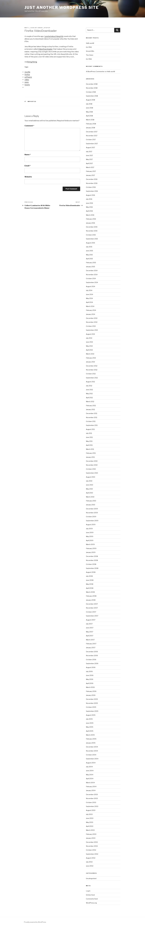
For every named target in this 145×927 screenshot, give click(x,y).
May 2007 (89, 632)
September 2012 (92, 378)
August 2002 (90, 858)
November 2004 (92, 751)
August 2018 (90, 100)
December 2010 (92, 461)
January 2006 (90, 695)
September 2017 (92, 143)
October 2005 (91, 707)
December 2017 (91, 132)
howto (27, 85)
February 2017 (91, 171)
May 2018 (89, 112)
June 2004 (89, 770)
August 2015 (90, 243)
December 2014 (91, 270)
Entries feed (90, 895)
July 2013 (89, 338)
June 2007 (89, 628)
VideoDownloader (45, 49)
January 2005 (90, 743)
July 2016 (89, 199)
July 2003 (89, 814)
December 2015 (91, 227)
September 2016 (92, 191)
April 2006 (89, 683)
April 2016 (89, 211)
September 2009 (92, 521)
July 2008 (89, 576)
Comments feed (92, 899)
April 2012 (89, 397)
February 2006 (91, 691)
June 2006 (89, 675)
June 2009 (89, 532)
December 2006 (92, 651)
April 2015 (89, 259)
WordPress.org (91, 903)
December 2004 (92, 747)
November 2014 (91, 274)
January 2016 (90, 223)
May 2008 (89, 584)
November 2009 (92, 513)
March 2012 (90, 401)
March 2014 (90, 306)
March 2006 (90, 687)
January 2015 (90, 266)
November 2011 (91, 417)
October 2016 (91, 187)
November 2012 (91, 370)
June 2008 (89, 580)
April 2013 (89, 350)
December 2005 (92, 699)
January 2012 (90, 409)
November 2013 (91, 322)
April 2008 (89, 588)
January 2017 (90, 175)
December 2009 (92, 509)
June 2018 (89, 108)
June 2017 (89, 155)
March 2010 (90, 497)
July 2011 (89, 433)
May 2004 (89, 775)
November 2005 (92, 703)
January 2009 (90, 552)
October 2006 (91, 659)
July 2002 (89, 862)
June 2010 (89, 485)
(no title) (89, 47)
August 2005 (90, 715)
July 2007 (89, 624)
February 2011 (91, 453)
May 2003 (89, 822)
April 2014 (89, 302)
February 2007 (91, 644)
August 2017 (90, 147)
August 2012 (90, 382)
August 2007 (90, 620)
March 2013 (90, 354)
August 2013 (90, 334)
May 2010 (89, 489)
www (27, 82)
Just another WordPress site (62, 7)
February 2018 (91, 124)
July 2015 (89, 247)
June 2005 (89, 723)
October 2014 (91, 278)
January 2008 (90, 600)
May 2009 (89, 536)
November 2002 (92, 846)
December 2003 (92, 794)
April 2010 (89, 493)
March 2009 (90, 544)
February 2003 (91, 834)
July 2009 (89, 528)
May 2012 (89, 393)
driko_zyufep (44, 27)
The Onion (89, 55)
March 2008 (90, 592)
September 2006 (92, 663)
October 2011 (90, 421)
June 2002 (89, 866)
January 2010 (90, 505)
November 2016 (91, 183)
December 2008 (92, 556)
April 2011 (89, 445)
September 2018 (92, 96)
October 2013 (91, 326)
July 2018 (89, 104)
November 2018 (91, 88)
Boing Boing (32, 62)
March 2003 (90, 830)
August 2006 (90, 667)
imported (31, 101)
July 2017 (89, 151)
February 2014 (91, 310)
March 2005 (90, 735)
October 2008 (91, 564)
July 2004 (89, 767)
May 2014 (89, 298)
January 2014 (90, 314)
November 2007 (92, 608)
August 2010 (90, 477)
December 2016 (91, 179)
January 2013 (90, 362)
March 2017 (90, 167)
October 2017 (91, 139)
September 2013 (92, 330)
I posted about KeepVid (53, 36)
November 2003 (92, 798)
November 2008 (92, 560)
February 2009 (91, 548)
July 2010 (89, 481)
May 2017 (89, 159)
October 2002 (91, 850)
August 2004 (90, 763)
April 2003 (89, 826)
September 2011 (92, 425)
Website (28, 177)
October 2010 (91, 469)
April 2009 (89, 540)
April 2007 (89, 636)
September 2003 (92, 806)
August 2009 (90, 524)
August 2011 (90, 429)
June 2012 (89, 390)
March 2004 (90, 782)
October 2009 (91, 516)
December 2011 (91, 413)
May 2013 (89, 346)
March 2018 (90, 120)
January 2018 (90, 128)
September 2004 (92, 759)
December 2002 (92, 842)
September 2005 (92, 711)
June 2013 (89, 342)
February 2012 (91, 405)
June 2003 (89, 818)
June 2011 (89, 437)
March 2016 (90, 215)
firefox (27, 75)
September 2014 (92, 282)
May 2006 (89, 679)
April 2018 (89, 116)
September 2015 (92, 239)
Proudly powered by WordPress (35, 922)
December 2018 (91, 84)
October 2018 (91, 92)
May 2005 (89, 727)
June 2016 (89, 203)
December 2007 (92, 604)
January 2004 (90, 790)
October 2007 (91, 612)
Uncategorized (91, 878)
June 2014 (89, 294)
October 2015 (91, 235)
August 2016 (90, 195)
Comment (29, 126)
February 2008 (91, 596)
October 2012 (91, 374)
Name (28, 155)
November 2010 (92, 465)
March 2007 (90, 640)
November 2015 (91, 231)
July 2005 (89, 719)
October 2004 (91, 755)
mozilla (27, 72)
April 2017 (89, 163)
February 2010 (91, 501)
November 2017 (91, 136)
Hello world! (90, 43)
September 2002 (92, 854)
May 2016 (89, 207)
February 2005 (91, 739)
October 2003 (91, 802)
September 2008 (92, 568)
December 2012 (91, 366)
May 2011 (89, 441)
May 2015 (89, 255)
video (27, 80)
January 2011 (90, 457)
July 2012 (89, 386)
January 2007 (90, 647)
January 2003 (90, 838)
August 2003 (90, 810)
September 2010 (92, 473)
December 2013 (91, 318)
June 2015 (89, 251)
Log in (88, 891)
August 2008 (90, 572)
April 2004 (89, 778)
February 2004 (91, 786)
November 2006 (92, 655)
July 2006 (89, 671)
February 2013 (91, 358)
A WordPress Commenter (95, 71)
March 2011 (90, 449)
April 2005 (89, 731)
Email (28, 166)
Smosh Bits (90, 51)
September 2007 (92, 616)
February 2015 (91, 262)
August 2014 (90, 286)
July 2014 (89, 290)
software (28, 77)
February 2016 (91, 219)
